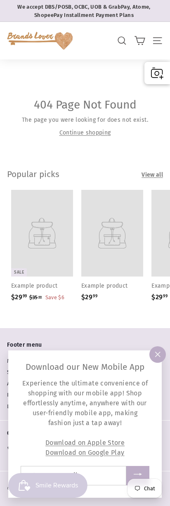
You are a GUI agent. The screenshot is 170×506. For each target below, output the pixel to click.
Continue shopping (85, 132)
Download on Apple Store (85, 443)
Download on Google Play (84, 452)
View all (152, 174)
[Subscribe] (137, 475)
